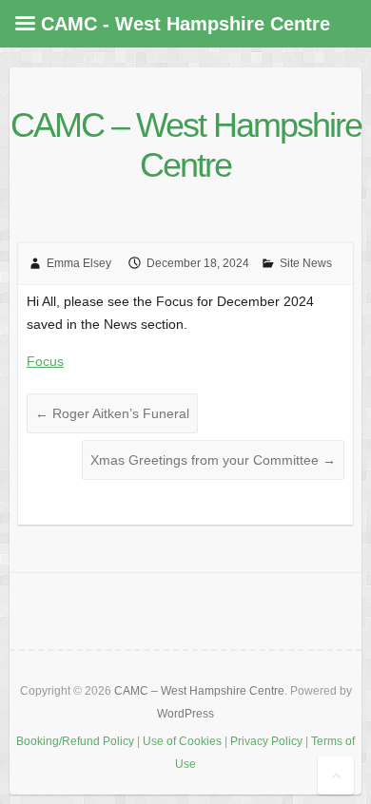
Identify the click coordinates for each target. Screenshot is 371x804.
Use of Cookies (182, 741)
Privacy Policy (266, 741)
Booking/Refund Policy (75, 741)
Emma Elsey (79, 263)
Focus (45, 361)
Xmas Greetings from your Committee (213, 460)
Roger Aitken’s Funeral (112, 413)
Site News (306, 263)
